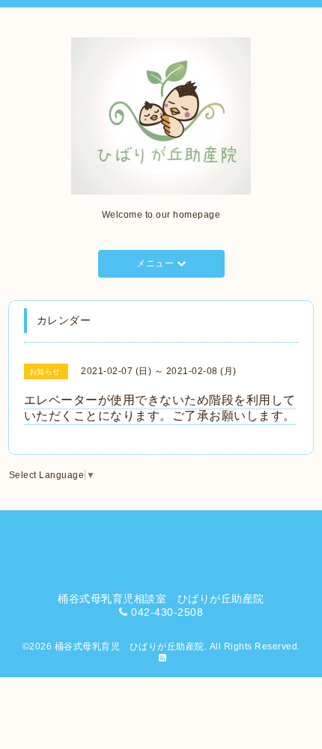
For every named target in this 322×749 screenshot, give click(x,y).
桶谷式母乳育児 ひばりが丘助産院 (129, 646)
